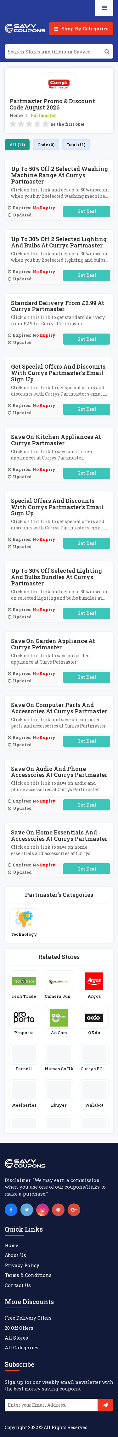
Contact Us (18, 1285)
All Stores (16, 1337)
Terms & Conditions (28, 1275)
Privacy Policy (22, 1265)
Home (16, 115)
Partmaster (43, 115)
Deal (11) (76, 144)
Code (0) (45, 144)
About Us (15, 1255)
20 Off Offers (19, 1328)
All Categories (21, 1347)
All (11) (17, 144)
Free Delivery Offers (28, 1318)
